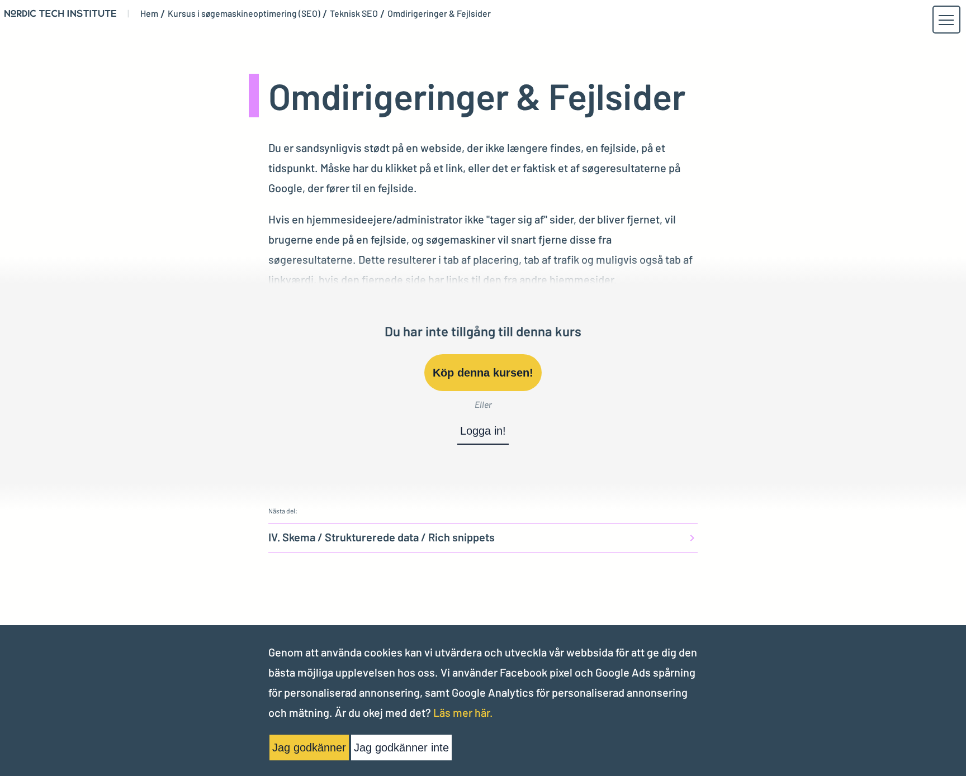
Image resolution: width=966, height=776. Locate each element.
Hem (149, 13)
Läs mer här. (463, 712)
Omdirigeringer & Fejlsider (439, 13)
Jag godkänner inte (401, 747)
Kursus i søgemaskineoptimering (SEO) (244, 13)
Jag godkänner (309, 747)
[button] (945, 20)
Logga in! (483, 431)
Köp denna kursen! (483, 372)
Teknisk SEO (354, 13)
